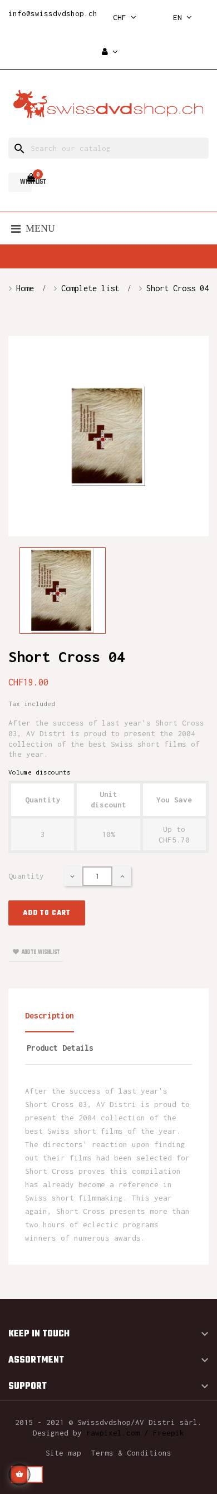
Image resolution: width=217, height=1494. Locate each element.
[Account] (110, 52)
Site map (63, 1452)
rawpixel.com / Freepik (135, 1432)
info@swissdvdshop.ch (52, 13)
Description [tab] (49, 1015)
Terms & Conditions (131, 1452)
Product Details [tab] (60, 1047)
